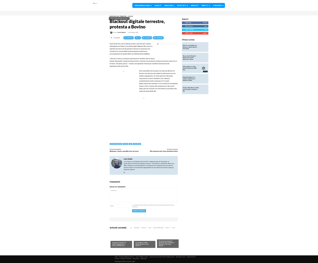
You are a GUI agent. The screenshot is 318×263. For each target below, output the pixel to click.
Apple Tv (168, 227)
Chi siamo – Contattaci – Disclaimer (123, 258)
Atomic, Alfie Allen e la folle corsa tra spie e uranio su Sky (191, 89)
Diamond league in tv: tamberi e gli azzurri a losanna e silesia (189, 78)
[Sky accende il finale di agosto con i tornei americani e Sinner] (204, 58)
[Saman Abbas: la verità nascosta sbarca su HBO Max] (204, 68)
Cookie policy (143, 258)
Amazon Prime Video (158, 227)
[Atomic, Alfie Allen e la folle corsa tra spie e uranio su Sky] (204, 89)
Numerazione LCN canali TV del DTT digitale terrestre (162, 257)
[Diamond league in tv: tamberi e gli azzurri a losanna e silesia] (204, 79)
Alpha (149, 227)
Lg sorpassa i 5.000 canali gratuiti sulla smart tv (141, 244)
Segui (205, 26)
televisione (137, 144)
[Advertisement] (123, 83)
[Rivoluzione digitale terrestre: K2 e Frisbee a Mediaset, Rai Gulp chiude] (167, 239)
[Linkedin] (124, 171)
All (131, 227)
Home (112, 18)
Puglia (125, 144)
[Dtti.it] (103, 5)
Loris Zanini (122, 32)
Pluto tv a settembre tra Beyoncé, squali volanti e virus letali (190, 47)
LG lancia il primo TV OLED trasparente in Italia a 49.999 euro (119, 244)
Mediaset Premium (191, 257)
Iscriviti (205, 33)
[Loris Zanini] (111, 32)
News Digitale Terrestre (121, 18)
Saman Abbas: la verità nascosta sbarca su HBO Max (190, 68)
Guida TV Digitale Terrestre (142, 257)
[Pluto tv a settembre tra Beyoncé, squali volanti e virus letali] (204, 47)
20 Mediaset (137, 227)
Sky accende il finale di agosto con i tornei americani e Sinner (189, 57)
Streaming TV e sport (181, 257)
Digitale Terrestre (116, 144)
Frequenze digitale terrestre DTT (126, 257)
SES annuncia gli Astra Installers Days (164, 151)
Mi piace (205, 22)
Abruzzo (144, 227)
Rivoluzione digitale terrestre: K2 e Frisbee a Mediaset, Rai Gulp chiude (166, 243)
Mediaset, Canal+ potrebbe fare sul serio (124, 151)
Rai (130, 144)
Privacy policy (135, 258)
